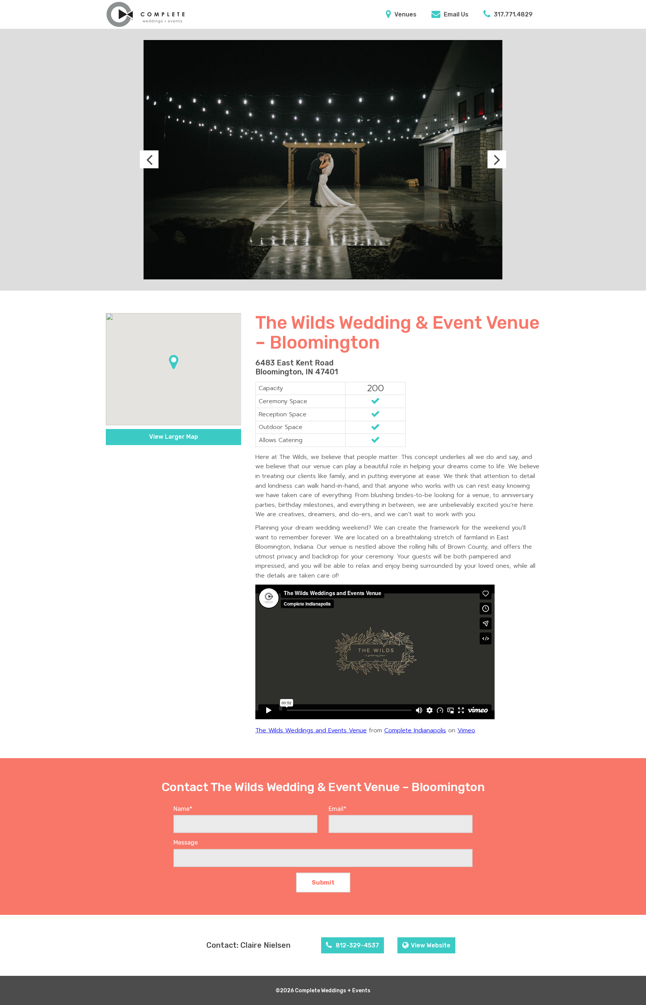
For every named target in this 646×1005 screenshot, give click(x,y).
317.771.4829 (512, 14)
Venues (404, 14)
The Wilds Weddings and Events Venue (311, 730)
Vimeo (466, 730)
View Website (430, 945)
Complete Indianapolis (415, 730)
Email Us (455, 14)
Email (337, 808)
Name (182, 808)
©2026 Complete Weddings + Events (323, 990)
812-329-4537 (356, 945)
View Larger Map (173, 436)
